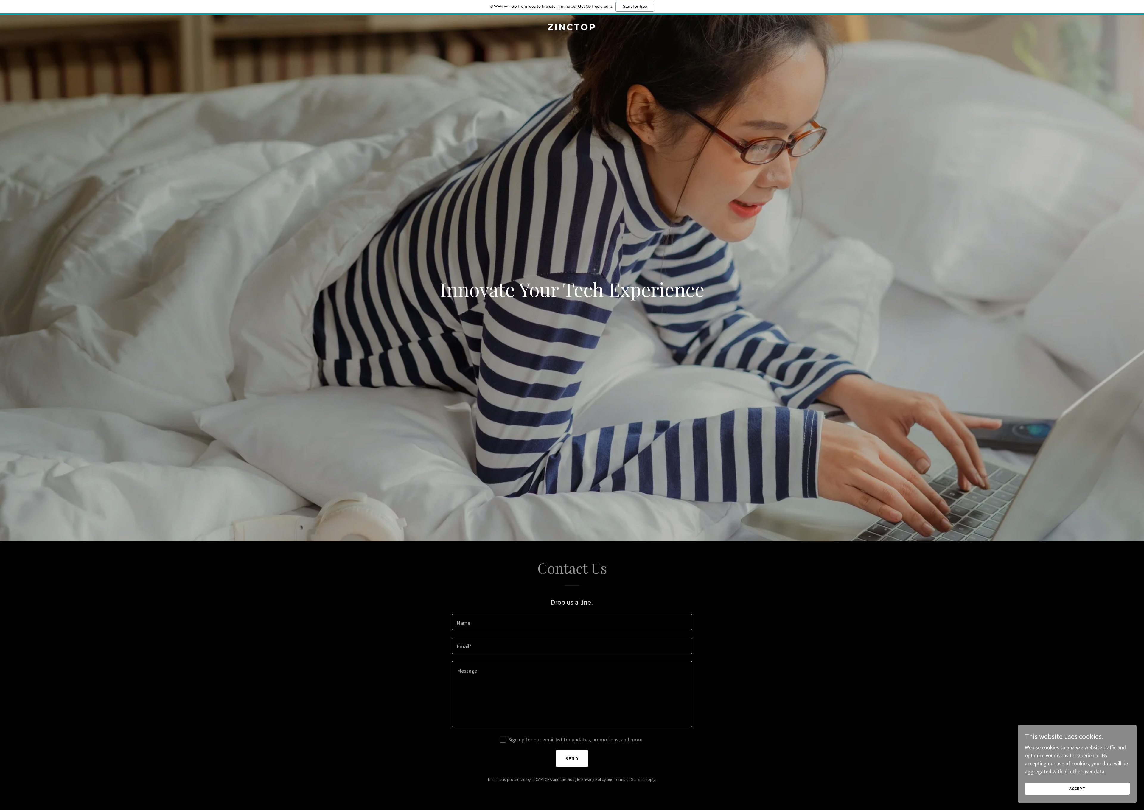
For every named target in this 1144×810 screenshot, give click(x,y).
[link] (572, 28)
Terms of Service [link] (629, 779)
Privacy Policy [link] (593, 779)
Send (572, 758)
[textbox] (572, 622)
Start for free (635, 6)
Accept (1077, 788)
